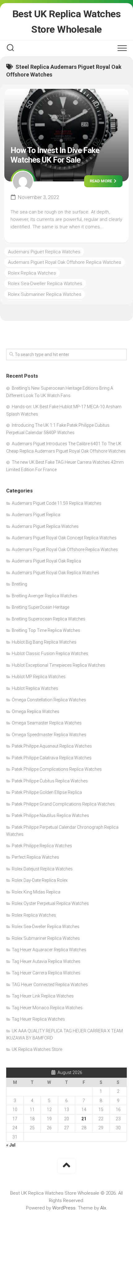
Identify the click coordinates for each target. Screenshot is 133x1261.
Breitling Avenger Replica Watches (44, 595)
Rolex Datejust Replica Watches (42, 868)
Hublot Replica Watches (35, 688)
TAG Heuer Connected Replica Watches (50, 984)
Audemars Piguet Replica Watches (44, 252)
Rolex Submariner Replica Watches (44, 294)
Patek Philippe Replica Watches (42, 845)
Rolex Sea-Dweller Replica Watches (45, 283)
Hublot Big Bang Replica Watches (44, 642)
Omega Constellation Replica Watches (49, 699)
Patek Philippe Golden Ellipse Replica (47, 792)
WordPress (63, 1208)
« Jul (10, 1145)
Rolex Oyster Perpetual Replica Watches (50, 903)
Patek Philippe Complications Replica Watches (57, 769)
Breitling (19, 584)
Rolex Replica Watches (32, 273)
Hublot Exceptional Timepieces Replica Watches (58, 665)
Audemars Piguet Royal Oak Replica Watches (55, 572)
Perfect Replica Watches (35, 857)
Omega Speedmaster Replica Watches (49, 734)
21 (83, 1118)
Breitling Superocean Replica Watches (48, 618)
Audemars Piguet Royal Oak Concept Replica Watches (64, 537)
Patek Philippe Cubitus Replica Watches (50, 780)
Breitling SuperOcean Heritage (40, 607)
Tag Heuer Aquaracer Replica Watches (49, 949)
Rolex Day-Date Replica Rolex (40, 880)
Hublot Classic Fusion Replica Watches (50, 653)
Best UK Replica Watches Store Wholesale (66, 21)
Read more (101, 181)
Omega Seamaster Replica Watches (47, 722)
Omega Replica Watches (35, 711)
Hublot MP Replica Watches (39, 676)
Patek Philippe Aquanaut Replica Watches (52, 746)
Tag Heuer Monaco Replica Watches (47, 1007)
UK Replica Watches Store (37, 1049)
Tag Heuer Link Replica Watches (43, 995)
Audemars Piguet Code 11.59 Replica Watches (56, 503)
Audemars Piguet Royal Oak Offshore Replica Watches (64, 262)
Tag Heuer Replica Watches (38, 1019)
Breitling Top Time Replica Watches (46, 630)
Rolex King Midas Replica (36, 892)
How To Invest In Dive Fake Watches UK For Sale (55, 155)
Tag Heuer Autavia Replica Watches (46, 961)
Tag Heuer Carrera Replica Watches (46, 972)
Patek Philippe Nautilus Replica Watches (50, 815)
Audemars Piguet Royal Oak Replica (46, 560)
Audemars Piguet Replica (36, 514)
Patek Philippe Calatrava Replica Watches (52, 757)
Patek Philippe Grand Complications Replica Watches (63, 804)
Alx (103, 1208)
